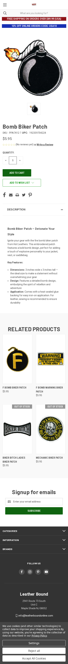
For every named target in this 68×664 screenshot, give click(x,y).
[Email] (11, 194)
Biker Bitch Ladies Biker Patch (14, 459)
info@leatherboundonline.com (35, 615)
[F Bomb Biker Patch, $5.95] (17, 359)
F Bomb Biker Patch (14, 387)
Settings (34, 643)
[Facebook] (4, 194)
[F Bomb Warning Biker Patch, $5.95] (51, 359)
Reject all (34, 651)
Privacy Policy (39, 635)
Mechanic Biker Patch (49, 457)
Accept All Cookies (34, 658)
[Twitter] (23, 194)
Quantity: (8, 152)
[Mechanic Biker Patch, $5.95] (51, 429)
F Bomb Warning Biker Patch (49, 389)
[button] (43, 144)
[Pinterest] (30, 194)
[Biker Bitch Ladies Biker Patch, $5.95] (17, 429)
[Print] (17, 194)
